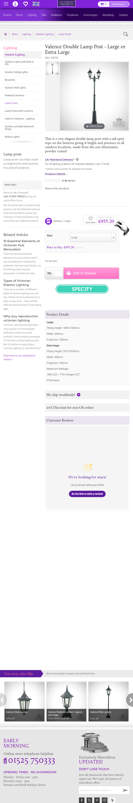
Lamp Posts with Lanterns (19, 110)
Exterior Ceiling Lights (16, 72)
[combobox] (93, 237)
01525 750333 (31, 759)
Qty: (49, 273)
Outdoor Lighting (15, 54)
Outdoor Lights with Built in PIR (19, 63)
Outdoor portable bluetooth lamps (19, 127)
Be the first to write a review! (87, 493)
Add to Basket (84, 273)
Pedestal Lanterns (14, 95)
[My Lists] (27, 4)
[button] (87, 314)
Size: (50, 235)
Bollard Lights (12, 136)
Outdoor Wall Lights (15, 87)
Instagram (104, 800)
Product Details (55, 174)
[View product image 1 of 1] (52, 68)
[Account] (17, 4)
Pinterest (97, 800)
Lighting (10, 47)
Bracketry (10, 79)
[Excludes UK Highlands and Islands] (38, 4)
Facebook (82, 800)
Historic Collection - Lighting (20, 118)
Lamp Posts (11, 103)
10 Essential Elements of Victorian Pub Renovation (21, 245)
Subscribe (125, 790)
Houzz (112, 800)
